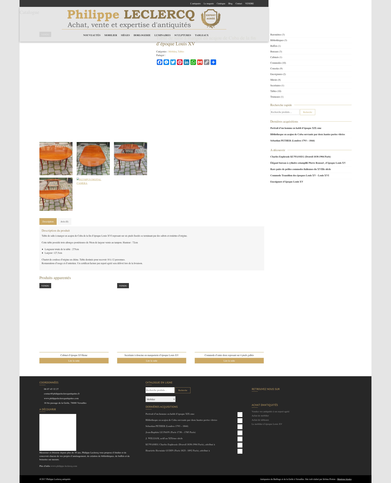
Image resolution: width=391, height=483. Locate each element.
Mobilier (110, 35)
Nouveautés (91, 35)
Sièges (125, 35)
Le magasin (209, 3)
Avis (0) (64, 221)
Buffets (273, 45)
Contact (239, 3)
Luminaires (162, 35)
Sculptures (182, 35)
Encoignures (276, 74)
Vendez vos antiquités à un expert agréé (270, 411)
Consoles (274, 68)
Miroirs (273, 79)
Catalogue (221, 3)
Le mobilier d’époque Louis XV (267, 423)
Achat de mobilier (260, 415)
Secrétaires (275, 85)
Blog (230, 3)
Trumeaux (275, 96)
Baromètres (275, 34)
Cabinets (274, 57)
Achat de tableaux (260, 419)
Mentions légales (344, 479)
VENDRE (249, 3)
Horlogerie (142, 35)
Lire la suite (74, 360)
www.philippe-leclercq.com (64, 465)
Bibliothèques (277, 40)
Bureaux (274, 51)
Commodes (275, 62)
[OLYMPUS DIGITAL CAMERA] (56, 158)
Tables (181, 51)
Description (48, 221)
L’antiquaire (195, 3)
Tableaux (202, 35)
